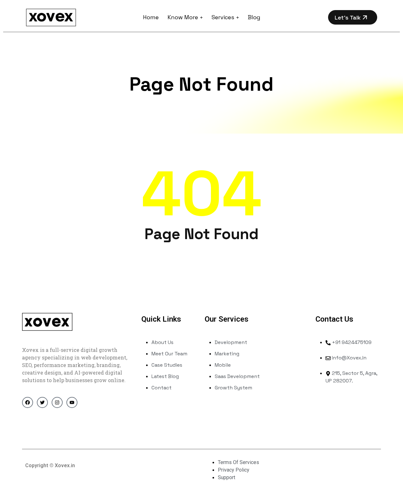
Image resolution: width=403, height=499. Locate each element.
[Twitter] (42, 402)
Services (223, 17)
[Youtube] (71, 402)
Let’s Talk (348, 17)
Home (151, 17)
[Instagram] (57, 402)
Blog (254, 17)
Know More (182, 17)
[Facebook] (27, 402)
